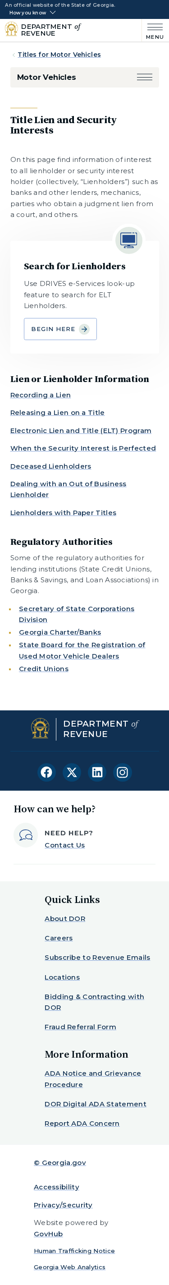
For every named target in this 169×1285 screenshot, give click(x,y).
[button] (144, 77)
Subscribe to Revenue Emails (97, 957)
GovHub (48, 1234)
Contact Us (65, 845)
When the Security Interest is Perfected (83, 448)
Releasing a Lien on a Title (57, 412)
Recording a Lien (40, 395)
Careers (59, 938)
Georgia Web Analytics (69, 1267)
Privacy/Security (63, 1205)
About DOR (65, 918)
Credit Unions (44, 668)
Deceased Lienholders (50, 466)
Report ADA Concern (82, 1123)
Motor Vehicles (46, 77)
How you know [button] (27, 13)
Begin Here (53, 328)
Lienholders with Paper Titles (63, 512)
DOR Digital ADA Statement (95, 1104)
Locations (62, 977)
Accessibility (56, 1187)
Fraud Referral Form (80, 1026)
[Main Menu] (153, 30)
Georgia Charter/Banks (60, 632)
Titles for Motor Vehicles (59, 55)
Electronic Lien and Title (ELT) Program (81, 430)
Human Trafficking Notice (74, 1250)
